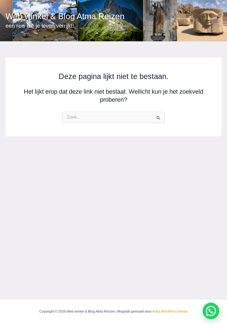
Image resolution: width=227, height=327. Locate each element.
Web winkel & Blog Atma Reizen (65, 16)
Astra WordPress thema (170, 311)
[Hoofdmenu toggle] (215, 20)
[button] (211, 311)
